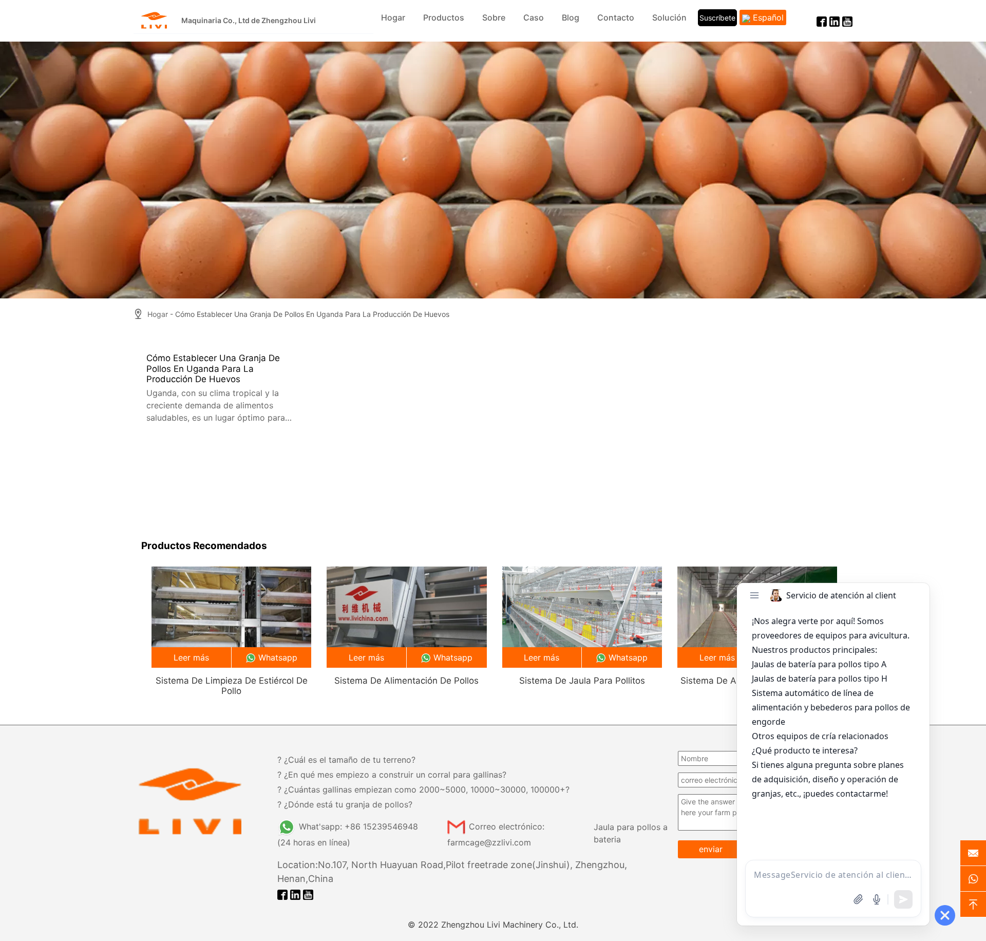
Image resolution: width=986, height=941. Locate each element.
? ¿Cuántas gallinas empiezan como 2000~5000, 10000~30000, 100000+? (423, 789)
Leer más (191, 657)
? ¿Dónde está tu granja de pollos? (344, 804)
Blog (570, 17)
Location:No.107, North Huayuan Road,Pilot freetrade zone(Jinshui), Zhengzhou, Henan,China (452, 871)
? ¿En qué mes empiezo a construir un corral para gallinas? (391, 774)
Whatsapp (277, 657)
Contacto (615, 17)
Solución (669, 17)
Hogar (393, 17)
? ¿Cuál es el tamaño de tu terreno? (346, 760)
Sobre (493, 17)
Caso (533, 17)
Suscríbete (717, 17)
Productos (443, 17)
